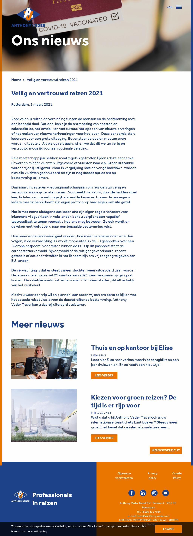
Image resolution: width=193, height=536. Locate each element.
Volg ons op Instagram (154, 493)
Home (16, 79)
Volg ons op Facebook (131, 493)
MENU (170, 7)
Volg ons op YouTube (165, 493)
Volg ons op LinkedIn (143, 493)
